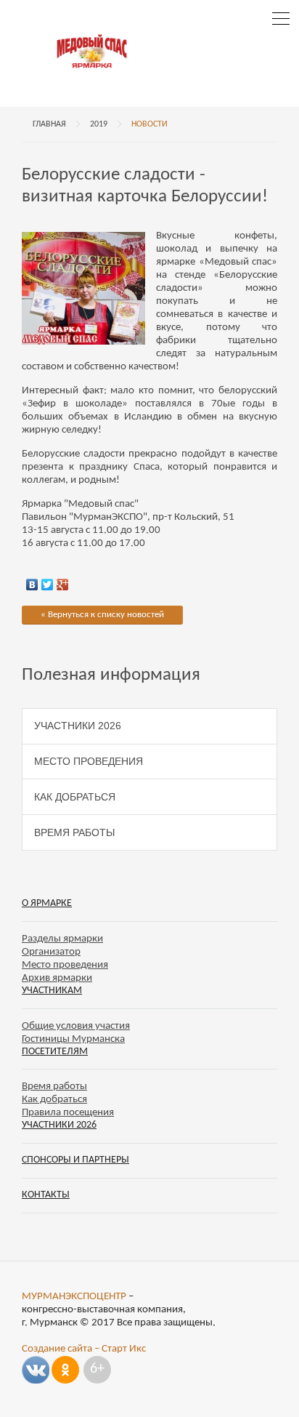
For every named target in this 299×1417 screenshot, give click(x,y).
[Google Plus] (62, 581)
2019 (98, 124)
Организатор (51, 952)
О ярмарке (47, 903)
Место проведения (88, 761)
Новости (149, 124)
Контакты (46, 1194)
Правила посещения (68, 1112)
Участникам (52, 990)
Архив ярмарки (57, 978)
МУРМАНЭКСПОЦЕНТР (74, 1296)
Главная (49, 124)
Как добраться (74, 797)
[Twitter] (47, 581)
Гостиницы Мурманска (73, 1039)
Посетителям (55, 1051)
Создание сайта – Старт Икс (84, 1349)
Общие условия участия (76, 1026)
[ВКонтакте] (32, 581)
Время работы (74, 832)
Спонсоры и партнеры (75, 1160)
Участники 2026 (77, 725)
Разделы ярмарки (62, 939)
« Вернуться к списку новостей (102, 614)
